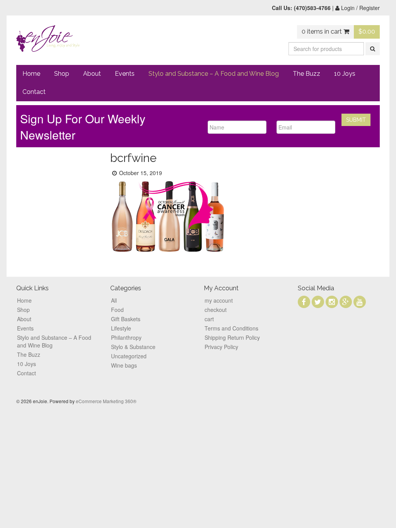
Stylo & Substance (133, 347)
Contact (34, 91)
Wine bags (124, 365)
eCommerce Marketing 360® (106, 401)
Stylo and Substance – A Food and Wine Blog (213, 73)
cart (209, 319)
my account (219, 300)
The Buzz (306, 73)
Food (117, 309)
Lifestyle (121, 328)
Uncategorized (129, 356)
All (114, 300)
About (92, 73)
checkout (216, 309)
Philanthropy (126, 337)
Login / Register (360, 8)
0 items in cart (322, 31)
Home (31, 73)
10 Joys (344, 73)
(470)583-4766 (312, 8)
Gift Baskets (125, 319)
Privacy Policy (221, 347)
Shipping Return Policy (232, 337)
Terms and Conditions (231, 328)
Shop (61, 73)
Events (125, 73)
